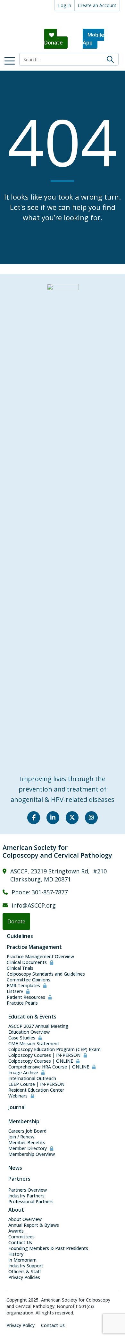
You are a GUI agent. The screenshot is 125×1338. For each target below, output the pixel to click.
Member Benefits (26, 1143)
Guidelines (20, 936)
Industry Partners (26, 1196)
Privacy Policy (20, 1325)
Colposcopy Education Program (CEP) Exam (54, 1049)
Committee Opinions (28, 980)
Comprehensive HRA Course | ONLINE (48, 1067)
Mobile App (93, 38)
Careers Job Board (27, 1131)
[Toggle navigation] (9, 60)
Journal (17, 1107)
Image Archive (23, 1073)
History (15, 1254)
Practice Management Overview (40, 956)
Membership (23, 1121)
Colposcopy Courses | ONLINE (40, 1061)
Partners (19, 1178)
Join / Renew (21, 1137)
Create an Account (97, 5)
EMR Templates (23, 986)
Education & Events (32, 1016)
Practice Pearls (22, 1003)
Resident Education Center (36, 1090)
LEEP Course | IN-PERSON (36, 1084)
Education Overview (29, 1032)
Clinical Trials (20, 968)
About (16, 1209)
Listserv (15, 991)
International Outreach (32, 1078)
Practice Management (34, 946)
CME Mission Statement (33, 1044)
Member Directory (27, 1148)
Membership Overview (31, 1154)
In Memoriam (22, 1260)
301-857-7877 (50, 892)
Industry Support (25, 1266)
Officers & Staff (24, 1271)
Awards (16, 1231)
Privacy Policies (24, 1277)
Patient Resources (26, 997)
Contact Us (20, 1242)
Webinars (18, 1096)
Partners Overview (27, 1190)
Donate (53, 42)
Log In (64, 5)
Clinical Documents (27, 962)
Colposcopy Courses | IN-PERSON (44, 1055)
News (15, 1167)
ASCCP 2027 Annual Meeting (38, 1026)
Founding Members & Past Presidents (48, 1248)
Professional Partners (31, 1202)
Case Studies (21, 1038)
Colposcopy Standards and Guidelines (46, 974)
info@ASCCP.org (34, 905)
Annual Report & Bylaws (33, 1225)
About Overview (25, 1219)
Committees (21, 1237)
